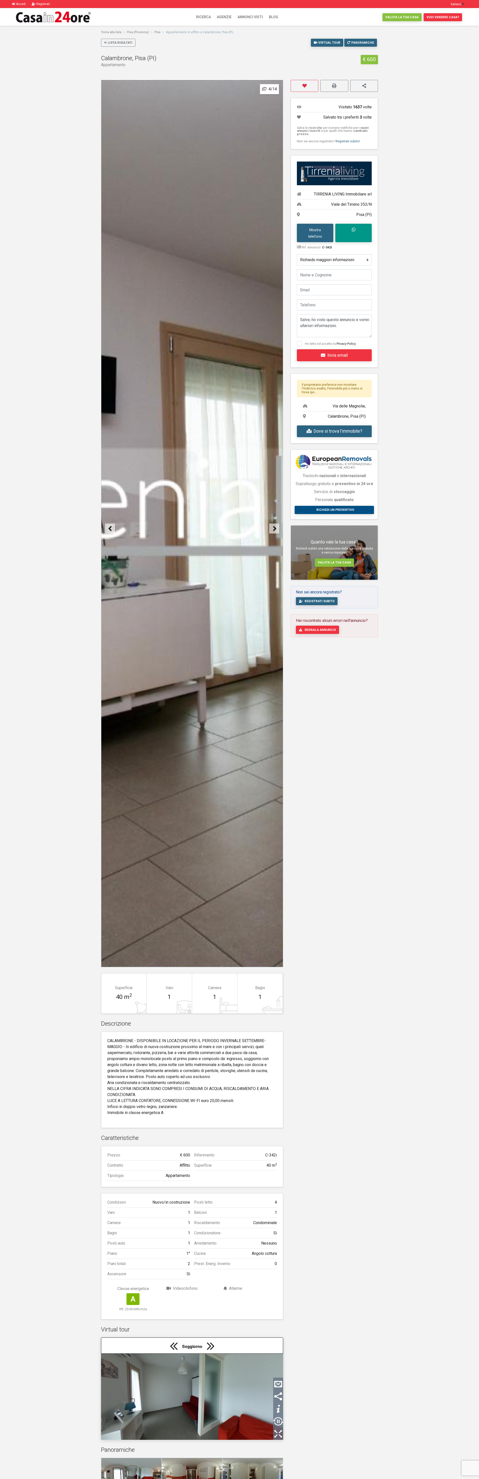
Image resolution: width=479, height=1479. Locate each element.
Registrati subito (320, 601)
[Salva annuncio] (304, 86)
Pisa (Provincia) (138, 32)
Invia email (337, 355)
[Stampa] (334, 86)
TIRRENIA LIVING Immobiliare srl (343, 194)
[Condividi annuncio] (364, 86)
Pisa (157, 32)
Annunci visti (250, 17)
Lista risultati (120, 42)
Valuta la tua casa (402, 17)
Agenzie (224, 17)
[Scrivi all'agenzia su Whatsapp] (353, 233)
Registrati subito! (348, 141)
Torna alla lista (111, 32)
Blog (273, 17)
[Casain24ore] (53, 17)
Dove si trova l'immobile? (338, 431)
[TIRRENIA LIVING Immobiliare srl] (334, 173)
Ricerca (203, 17)
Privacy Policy (346, 344)
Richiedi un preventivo (335, 510)
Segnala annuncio (320, 630)
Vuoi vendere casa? (443, 17)
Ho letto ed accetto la (330, 344)
